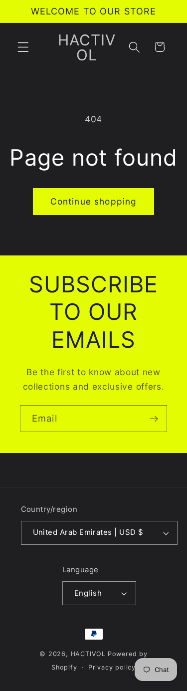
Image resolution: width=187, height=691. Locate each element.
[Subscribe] (154, 418)
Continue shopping (93, 201)
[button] (23, 47)
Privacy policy (112, 667)
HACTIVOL (88, 654)
